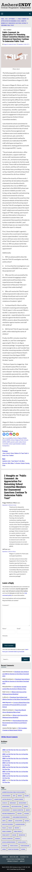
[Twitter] (7, 434)
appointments (6, 795)
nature (27, 820)
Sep (27, 754)
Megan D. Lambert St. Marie (10, 44)
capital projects (7, 799)
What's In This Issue (13, 849)
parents (13, 442)
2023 (3, 762)
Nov (6, 756)
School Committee (7, 838)
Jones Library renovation (19, 817)
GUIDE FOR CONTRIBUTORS (15, 859)
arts (14, 795)
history (19, 813)
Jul (22, 749)
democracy (13, 802)
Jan (7, 749)
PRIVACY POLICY (12, 861)
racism (14, 835)
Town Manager (24, 845)
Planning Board (20, 824)
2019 (3, 780)
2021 (3, 771)
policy (10, 827)
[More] (17, 434)
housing (26, 813)
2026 (3, 749)
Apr (14, 749)
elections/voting (17, 806)
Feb (9, 749)
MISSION (5, 857)
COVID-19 (4, 802)
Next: (15, 462)
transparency (5, 445)
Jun (20, 749)
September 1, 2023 (22, 44)
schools (17, 838)
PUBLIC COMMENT (7, 29)
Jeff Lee (4, 549)
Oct (3, 756)
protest (17, 827)
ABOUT (22, 861)
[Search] (30, 13)
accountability (9, 438)
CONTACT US (24, 857)
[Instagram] (10, 434)
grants (28, 810)
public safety (18, 442)
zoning (23, 849)
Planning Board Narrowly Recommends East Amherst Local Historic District (15, 723)
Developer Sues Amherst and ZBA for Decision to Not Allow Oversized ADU (15, 674)
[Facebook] (4, 434)
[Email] (14, 434)
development (22, 802)
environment (6, 810)
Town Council (14, 845)
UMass (4, 849)
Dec (9, 756)
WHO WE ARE (14, 857)
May (17, 749)
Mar (12, 749)
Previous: (15, 453)
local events (18, 820)
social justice (22, 842)
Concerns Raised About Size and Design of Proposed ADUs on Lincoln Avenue (15, 705)
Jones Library (6, 817)
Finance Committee (17, 810)
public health (18, 831)
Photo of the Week (7, 824)
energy (26, 806)
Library (10, 820)
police (4, 827)
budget (20, 795)
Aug (24, 749)
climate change (18, 799)
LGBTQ (8, 442)
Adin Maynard (6, 702)
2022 (3, 767)
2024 (3, 758)
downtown (5, 806)
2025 (3, 754)
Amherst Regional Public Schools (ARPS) (13, 792)
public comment (6, 831)
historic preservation (8, 813)
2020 (3, 776)
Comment (5, 605)
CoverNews (13, 869)
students (23, 443)
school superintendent (15, 443)
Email (19, 628)
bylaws (26, 795)
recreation (22, 835)
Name (4, 628)
